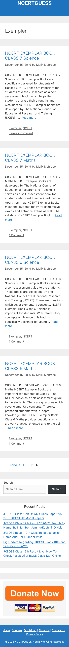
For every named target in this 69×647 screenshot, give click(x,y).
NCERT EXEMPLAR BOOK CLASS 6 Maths (30, 366)
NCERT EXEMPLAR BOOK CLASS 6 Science (30, 260)
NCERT (27, 128)
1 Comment (16, 235)
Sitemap (17, 630)
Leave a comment (21, 133)
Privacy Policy (34, 634)
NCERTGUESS (34, 3)
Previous (12, 465)
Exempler (15, 128)
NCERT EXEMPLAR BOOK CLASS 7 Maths (30, 158)
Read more (28, 117)
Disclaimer (30, 630)
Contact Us (58, 630)
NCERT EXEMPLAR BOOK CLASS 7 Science (30, 56)
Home (6, 630)
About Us (44, 630)
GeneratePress (55, 641)
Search (8, 482)
